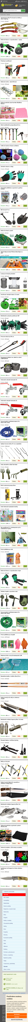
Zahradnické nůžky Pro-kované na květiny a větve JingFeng (11, 18)
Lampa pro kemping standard (8, 273)
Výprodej (6, 894)
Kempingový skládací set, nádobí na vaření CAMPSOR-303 (11, 358)
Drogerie (5, 917)
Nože (5, 940)
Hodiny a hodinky (7, 920)
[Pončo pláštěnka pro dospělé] (14, 643)
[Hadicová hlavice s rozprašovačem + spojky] (14, 48)
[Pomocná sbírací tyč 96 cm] (14, 345)
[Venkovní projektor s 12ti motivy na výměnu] (14, 856)
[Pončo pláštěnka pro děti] (14, 558)
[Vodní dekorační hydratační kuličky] (14, 515)
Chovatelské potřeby (8, 923)
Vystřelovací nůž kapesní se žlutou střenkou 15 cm (11, 869)
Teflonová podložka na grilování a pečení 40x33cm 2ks (11, 826)
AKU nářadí (6, 897)
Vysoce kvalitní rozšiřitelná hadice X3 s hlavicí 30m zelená (10, 613)
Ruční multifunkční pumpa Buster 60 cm (10, 125)
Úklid (5, 943)
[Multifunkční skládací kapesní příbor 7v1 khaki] (14, 728)
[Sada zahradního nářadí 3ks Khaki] (14, 473)
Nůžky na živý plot (5, 761)
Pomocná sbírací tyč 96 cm (7, 336)
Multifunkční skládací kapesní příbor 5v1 (10, 804)
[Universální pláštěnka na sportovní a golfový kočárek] (14, 198)
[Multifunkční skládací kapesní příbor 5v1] (14, 813)
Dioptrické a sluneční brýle (10, 909)
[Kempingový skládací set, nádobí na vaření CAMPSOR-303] (14, 367)
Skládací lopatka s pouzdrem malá (9, 591)
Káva (5, 929)
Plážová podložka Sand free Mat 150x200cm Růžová (11, 103)
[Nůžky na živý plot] (14, 770)
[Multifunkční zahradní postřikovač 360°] (14, 325)
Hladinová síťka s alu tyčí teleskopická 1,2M (11, 655)
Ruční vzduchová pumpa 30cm (8, 485)
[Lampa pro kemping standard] (14, 282)
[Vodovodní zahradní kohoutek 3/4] (14, 388)
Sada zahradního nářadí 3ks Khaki (9, 464)
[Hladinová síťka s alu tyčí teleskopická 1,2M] (14, 664)
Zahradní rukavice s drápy (7, 166)
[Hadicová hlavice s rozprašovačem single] (14, 579)
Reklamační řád (5, 1007)
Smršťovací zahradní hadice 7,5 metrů (10, 294)
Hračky (5, 926)
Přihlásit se (25, 1)
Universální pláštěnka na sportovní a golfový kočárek (11, 188)
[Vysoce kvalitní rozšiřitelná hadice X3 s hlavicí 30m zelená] (14, 622)
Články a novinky (5, 1016)
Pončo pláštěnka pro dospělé (8, 634)
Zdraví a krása (7, 969)
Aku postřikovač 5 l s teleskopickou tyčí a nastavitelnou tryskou (11, 528)
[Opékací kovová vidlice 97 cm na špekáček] (14, 452)
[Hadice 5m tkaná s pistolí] (14, 239)
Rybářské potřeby (8, 957)
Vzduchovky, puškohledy (9, 963)
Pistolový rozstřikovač (6, 61)
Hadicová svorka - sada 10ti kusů (9, 81)
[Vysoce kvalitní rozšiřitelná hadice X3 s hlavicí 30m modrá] (14, 431)
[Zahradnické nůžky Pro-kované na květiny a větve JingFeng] (14, 28)
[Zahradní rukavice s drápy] (14, 175)
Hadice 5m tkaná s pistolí (7, 230)
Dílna (5, 914)
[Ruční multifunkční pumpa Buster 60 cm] (14, 134)
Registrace (19, 1)
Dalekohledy (6, 903)
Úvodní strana (4, 1)
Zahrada (8, 14)
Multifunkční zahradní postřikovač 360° (10, 315)
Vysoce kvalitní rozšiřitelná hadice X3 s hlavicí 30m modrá (10, 422)
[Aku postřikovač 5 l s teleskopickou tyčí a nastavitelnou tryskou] (14, 537)
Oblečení (6, 946)
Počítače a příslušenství (9, 952)
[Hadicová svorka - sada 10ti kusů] (14, 90)
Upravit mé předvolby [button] (17, 1019)
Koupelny (6, 932)
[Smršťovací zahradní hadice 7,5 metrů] (14, 303)
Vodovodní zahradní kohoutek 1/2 (9, 400)
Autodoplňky (6, 900)
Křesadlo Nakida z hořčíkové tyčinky (9, 740)
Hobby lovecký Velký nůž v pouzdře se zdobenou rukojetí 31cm (10, 783)
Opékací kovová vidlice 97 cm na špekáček (11, 443)
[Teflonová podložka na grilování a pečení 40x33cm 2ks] (14, 835)
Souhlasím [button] (17, 1014)
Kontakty (4, 1012)
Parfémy (5, 949)
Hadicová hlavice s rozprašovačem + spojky (11, 39)
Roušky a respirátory (8, 955)
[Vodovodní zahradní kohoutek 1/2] (14, 409)
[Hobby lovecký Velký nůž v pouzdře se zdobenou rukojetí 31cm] (14, 792)
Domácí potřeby (7, 906)
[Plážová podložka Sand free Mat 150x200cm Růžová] (14, 112)
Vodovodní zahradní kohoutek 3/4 (9, 379)
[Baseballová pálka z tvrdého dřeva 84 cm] (14, 685)
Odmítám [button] (16, 1017)
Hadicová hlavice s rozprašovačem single (11, 570)
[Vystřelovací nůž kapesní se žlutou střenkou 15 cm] (14, 878)
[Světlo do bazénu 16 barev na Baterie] (14, 154)
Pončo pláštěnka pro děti (7, 549)
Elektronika (6, 911)
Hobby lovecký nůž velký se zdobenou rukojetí (10, 698)
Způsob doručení (5, 1010)
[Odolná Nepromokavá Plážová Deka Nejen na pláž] (14, 262)
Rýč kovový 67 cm (5, 209)
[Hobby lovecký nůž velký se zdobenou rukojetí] (14, 707)
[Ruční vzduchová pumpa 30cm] (14, 494)
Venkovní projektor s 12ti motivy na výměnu (11, 847)
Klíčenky (6, 934)
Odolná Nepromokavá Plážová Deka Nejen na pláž (11, 252)
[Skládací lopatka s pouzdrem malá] (14, 600)
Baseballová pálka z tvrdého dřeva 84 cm (10, 676)
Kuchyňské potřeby (8, 937)
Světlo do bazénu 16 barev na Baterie (10, 145)
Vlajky (5, 960)
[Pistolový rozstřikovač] (14, 70)
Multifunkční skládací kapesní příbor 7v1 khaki (12, 719)
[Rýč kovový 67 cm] (14, 218)
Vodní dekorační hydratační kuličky (9, 506)
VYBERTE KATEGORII (9, 891)
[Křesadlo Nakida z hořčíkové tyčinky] (14, 749)
